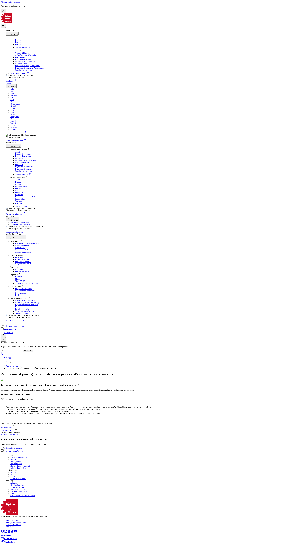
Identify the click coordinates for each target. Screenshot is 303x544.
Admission (19, 269)
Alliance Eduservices (23, 252)
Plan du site (10, 527)
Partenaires (19, 257)
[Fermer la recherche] (3, 340)
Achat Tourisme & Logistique (26, 55)
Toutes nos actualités (14, 366)
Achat (17, 152)
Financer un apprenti (23, 262)
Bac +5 (18, 44)
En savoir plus (6, 427)
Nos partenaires (16, 464)
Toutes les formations (18, 479)
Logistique (19, 195)
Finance (18, 188)
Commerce (19, 158)
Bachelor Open (21, 57)
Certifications (20, 248)
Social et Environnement (24, 70)
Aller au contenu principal (10, 2)
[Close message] (3, 11)
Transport (18, 201)
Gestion (18, 190)
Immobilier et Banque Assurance (27, 66)
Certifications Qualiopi (18, 485)
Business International (23, 59)
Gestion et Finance (22, 53)
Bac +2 (18, 40)
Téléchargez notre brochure (14, 326)
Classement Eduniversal (24, 246)
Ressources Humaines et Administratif (29, 68)
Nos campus (15, 459)
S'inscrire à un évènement (24, 311)
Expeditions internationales (20, 224)
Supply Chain (20, 199)
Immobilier (19, 165)
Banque (18, 182)
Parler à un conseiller (23, 307)
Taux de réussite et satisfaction (26, 283)
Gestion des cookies (13, 525)
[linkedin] (9, 532)
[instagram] (6, 532)
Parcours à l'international (19, 222)
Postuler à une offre (22, 309)
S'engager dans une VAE (24, 264)
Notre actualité (20, 293)
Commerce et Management (25, 61)
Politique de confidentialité (16, 523)
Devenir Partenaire (22, 260)
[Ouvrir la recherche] (3, 336)
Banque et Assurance (23, 154)
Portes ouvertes (10, 329)
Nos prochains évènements (25, 291)
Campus (9, 83)
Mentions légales (12, 520)
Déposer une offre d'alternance (26, 305)
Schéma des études (22, 250)
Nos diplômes (15, 462)
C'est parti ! (28, 351)
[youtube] (15, 532)
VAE (12, 494)
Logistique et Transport (23, 167)
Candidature (8, 333)
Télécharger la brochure (24, 313)
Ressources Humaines (23, 169)
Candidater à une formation (25, 300)
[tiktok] (12, 532)
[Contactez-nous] (2, 354)
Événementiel (20, 203)
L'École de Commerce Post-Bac (27, 243)
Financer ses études (22, 271)
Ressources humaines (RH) (25, 197)
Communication (21, 64)
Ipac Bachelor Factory (18, 457)
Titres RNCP (20, 281)
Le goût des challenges (23, 289)
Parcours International (18, 491)
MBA (17, 279)
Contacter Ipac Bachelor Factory (27, 303)
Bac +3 (18, 42)
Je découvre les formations (11, 434)
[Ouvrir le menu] (3, 26)
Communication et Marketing (26, 160)
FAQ (17, 295)
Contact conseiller (8, 430)
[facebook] (2, 532)
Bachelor (18, 277)
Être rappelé (8, 358)
